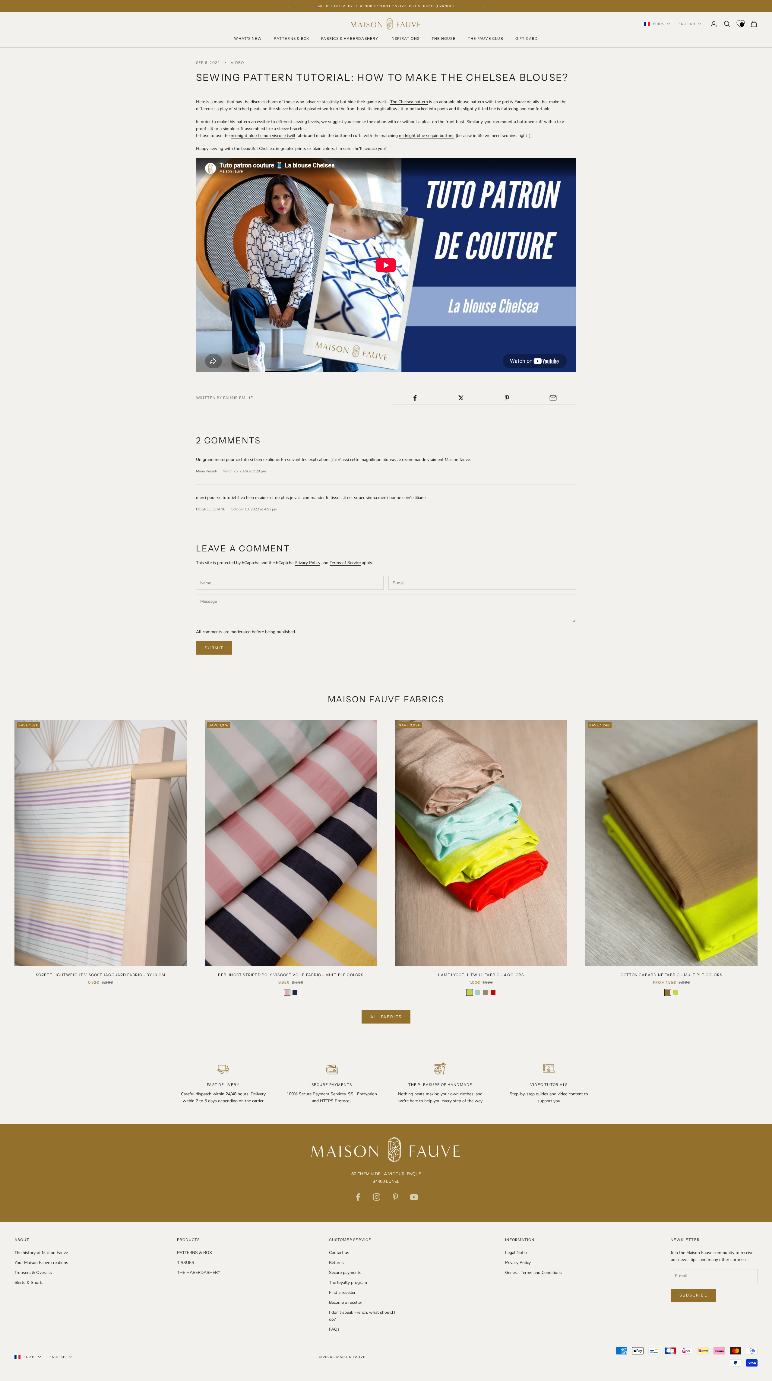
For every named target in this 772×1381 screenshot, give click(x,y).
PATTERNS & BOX (291, 38)
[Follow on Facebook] (357, 1197)
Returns (336, 1262)
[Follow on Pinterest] (395, 1197)
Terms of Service (345, 563)
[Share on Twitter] (461, 398)
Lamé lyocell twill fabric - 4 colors (481, 975)
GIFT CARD (526, 38)
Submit (214, 648)
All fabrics (386, 1017)
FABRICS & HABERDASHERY (349, 38)
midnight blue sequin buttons (426, 135)
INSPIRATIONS (405, 38)
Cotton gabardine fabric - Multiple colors (671, 975)
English (687, 24)
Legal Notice (516, 1253)
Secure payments (345, 1272)
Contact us (339, 1253)
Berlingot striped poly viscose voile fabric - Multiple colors (290, 975)
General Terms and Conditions (533, 1272)
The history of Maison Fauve (41, 1253)
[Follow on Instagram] (376, 1197)
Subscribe (693, 1295)
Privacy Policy (307, 563)
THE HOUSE (444, 38)
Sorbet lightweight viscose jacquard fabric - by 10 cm (101, 975)
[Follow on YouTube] (414, 1197)
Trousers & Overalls (33, 1272)
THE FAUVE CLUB (485, 38)
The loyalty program (348, 1282)
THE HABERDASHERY (198, 1272)
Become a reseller (345, 1302)
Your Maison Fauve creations (41, 1262)
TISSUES (185, 1262)
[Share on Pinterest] (507, 398)
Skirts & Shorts (28, 1282)
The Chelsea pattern (409, 102)
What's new (248, 38)
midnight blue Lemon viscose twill (263, 135)
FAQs (334, 1329)
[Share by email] (553, 398)
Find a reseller (342, 1292)
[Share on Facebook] (415, 398)
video (237, 62)
